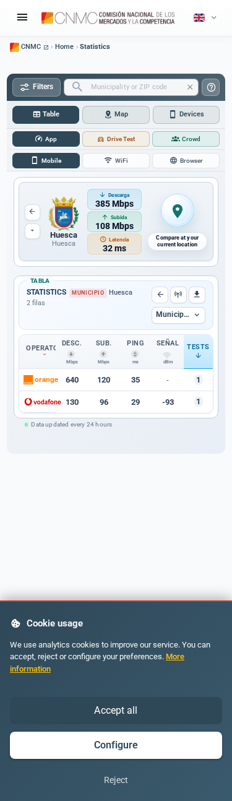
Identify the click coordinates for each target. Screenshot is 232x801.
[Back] (160, 295)
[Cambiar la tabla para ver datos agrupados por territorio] (178, 295)
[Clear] (189, 87)
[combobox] (131, 88)
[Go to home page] (108, 18)
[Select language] (206, 18)
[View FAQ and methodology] (211, 88)
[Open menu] (22, 17)
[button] (72, 379)
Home (64, 47)
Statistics (95, 47)
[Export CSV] (197, 295)
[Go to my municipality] (177, 211)
